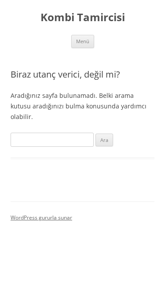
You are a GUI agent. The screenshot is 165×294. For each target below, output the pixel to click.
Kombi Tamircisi (82, 17)
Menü (82, 41)
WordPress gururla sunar (41, 217)
